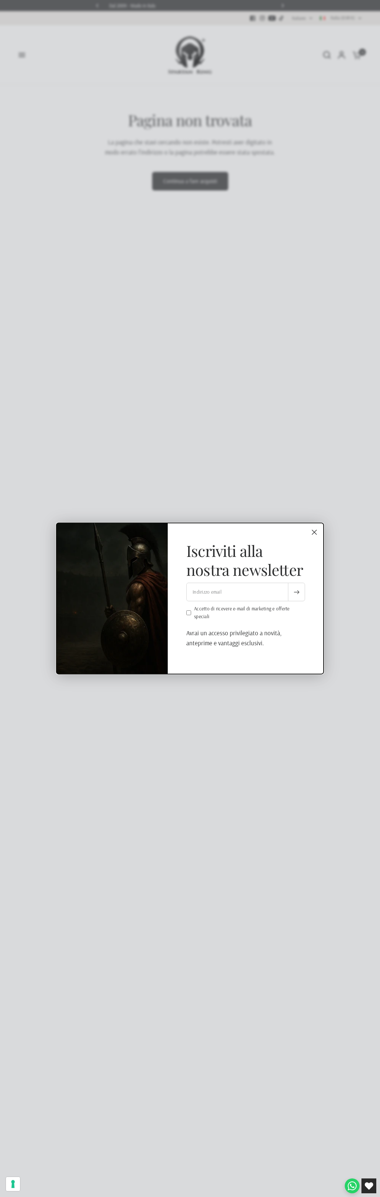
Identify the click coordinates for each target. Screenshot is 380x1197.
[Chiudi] (314, 532)
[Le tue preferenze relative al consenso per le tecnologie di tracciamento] (13, 1184)
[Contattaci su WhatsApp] (352, 1185)
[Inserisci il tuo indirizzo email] (296, 592)
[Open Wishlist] (368, 1185)
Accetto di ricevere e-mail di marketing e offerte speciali (242, 613)
